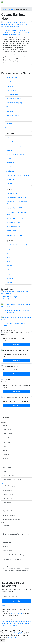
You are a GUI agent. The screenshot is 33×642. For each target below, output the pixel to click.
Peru (7, 253)
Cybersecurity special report (12, 479)
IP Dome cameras (12, 94)
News (4, 446)
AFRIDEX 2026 (11, 231)
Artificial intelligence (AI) (10, 486)
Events (5, 463)
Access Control (7, 434)
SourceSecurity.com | (9, 621)
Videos (5, 471)
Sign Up (16, 601)
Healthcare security (9, 494)
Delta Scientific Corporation (15, 154)
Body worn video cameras (11, 519)
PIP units (9, 123)
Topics (3, 483)
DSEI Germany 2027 (12, 193)
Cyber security (7, 498)
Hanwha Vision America (14, 146)
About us (5, 530)
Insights (5, 450)
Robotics (5, 507)
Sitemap (5, 546)
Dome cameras (11, 90)
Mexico (8, 257)
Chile (8, 274)
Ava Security (10, 171)
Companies (6, 442)
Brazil (8, 261)
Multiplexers (10, 111)
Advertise (6, 525)
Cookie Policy (12, 637)
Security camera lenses (13, 98)
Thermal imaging (8, 511)
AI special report (8, 475)
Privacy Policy (18, 633)
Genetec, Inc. (10, 179)
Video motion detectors (14, 107)
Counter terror (7, 502)
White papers (7, 467)
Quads (8, 119)
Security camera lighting (14, 103)
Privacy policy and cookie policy (13, 555)
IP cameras (9, 86)
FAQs (4, 538)
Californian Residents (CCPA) (12, 559)
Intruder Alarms (7, 438)
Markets (5, 459)
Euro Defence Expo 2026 (14, 218)
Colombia (9, 270)
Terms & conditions (9, 551)
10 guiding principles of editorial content (16, 534)
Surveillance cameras (13, 82)
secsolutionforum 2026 (13, 227)
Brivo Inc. (9, 150)
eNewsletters (7, 542)
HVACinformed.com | (9, 623)
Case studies (7, 454)
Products (5, 425)
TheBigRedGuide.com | (23, 621)
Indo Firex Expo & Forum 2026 (16, 197)
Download (16, 344)
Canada (8, 249)
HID (7, 137)
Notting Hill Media (16, 613)
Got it (2, 641)
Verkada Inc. (10, 163)
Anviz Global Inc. (11, 167)
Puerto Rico (10, 278)
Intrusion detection (9, 515)
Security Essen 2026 (13, 222)
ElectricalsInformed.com (10, 625)
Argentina (9, 266)
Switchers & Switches (13, 115)
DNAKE (8, 158)
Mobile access (7, 490)
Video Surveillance (12, 78)
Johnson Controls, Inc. (13, 142)
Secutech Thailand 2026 (14, 235)
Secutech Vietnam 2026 (14, 208)
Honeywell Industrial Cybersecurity (17, 175)
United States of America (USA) (16, 245)
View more (8, 128)
